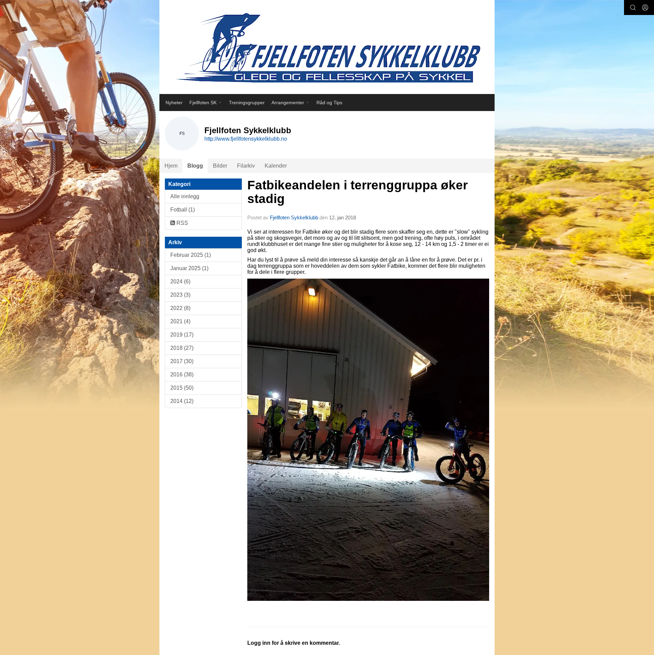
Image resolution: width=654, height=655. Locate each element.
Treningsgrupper (247, 102)
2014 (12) (181, 401)
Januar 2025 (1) (189, 268)
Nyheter (174, 102)
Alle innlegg (184, 196)
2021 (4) (180, 321)
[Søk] (633, 7)
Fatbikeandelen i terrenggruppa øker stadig (357, 192)
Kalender (276, 166)
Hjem (171, 166)
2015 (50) (181, 388)
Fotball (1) (182, 210)
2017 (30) (181, 361)
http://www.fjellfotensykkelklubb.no (245, 139)
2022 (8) (180, 308)
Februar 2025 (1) (190, 255)
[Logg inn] (645, 7)
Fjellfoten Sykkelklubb (294, 217)
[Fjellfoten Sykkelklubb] (327, 47)
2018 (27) (181, 348)
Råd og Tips (329, 102)
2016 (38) (181, 374)
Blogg (195, 166)
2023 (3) (180, 295)
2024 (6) (180, 281)
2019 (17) (181, 335)
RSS (181, 223)
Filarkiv (246, 166)
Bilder (220, 166)
